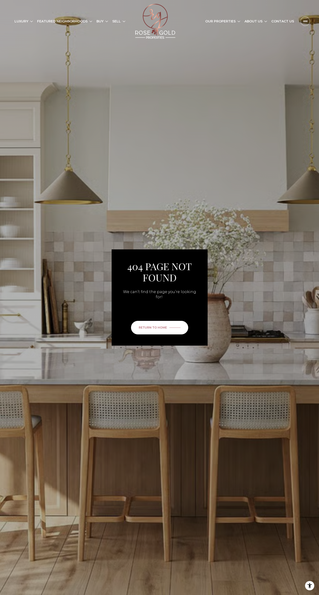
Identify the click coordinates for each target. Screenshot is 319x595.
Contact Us (282, 21)
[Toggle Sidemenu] (305, 21)
